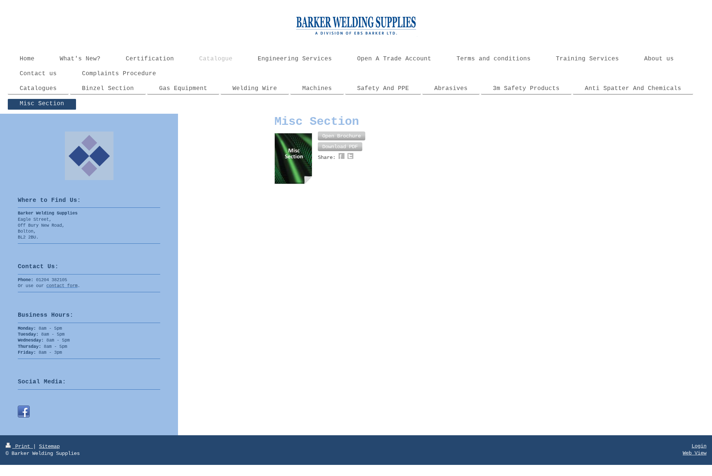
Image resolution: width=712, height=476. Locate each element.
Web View (694, 453)
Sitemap (49, 446)
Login (699, 446)
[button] (341, 136)
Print (22, 446)
